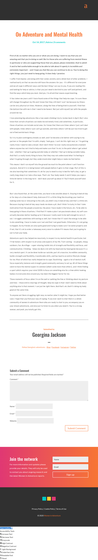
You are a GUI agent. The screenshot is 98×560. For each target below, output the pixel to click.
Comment (14, 379)
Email (12, 414)
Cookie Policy (49, 509)
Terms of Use (61, 509)
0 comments (59, 42)
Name (13, 406)
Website (13, 421)
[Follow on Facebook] (44, 499)
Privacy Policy (37, 509)
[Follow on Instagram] (54, 499)
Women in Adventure (52, 515)
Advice (49, 42)
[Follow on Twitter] (49, 499)
